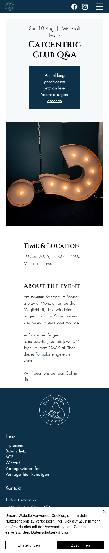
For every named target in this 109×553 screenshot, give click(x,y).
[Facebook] (74, 7)
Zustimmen (80, 545)
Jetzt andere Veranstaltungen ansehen (54, 94)
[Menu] (99, 7)
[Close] (101, 515)
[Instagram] (85, 7)
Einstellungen (28, 545)
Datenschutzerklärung (49, 532)
